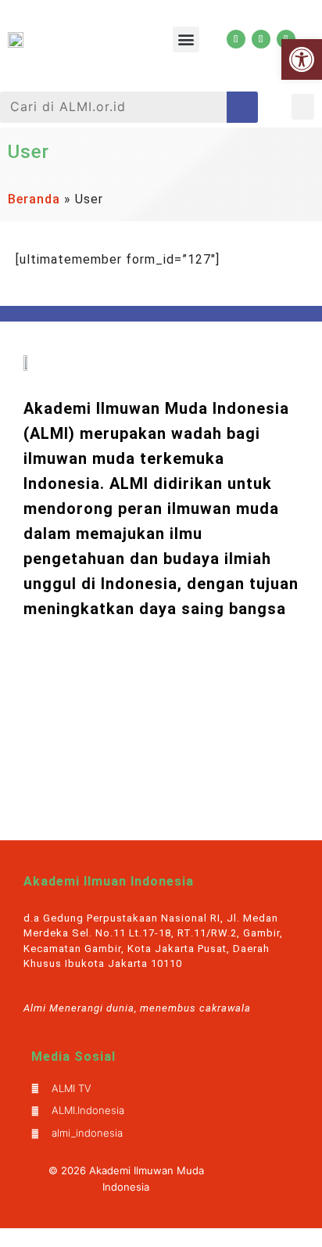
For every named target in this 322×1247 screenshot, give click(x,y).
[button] (186, 39)
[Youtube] (236, 39)
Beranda (34, 199)
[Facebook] (261, 39)
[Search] (242, 107)
